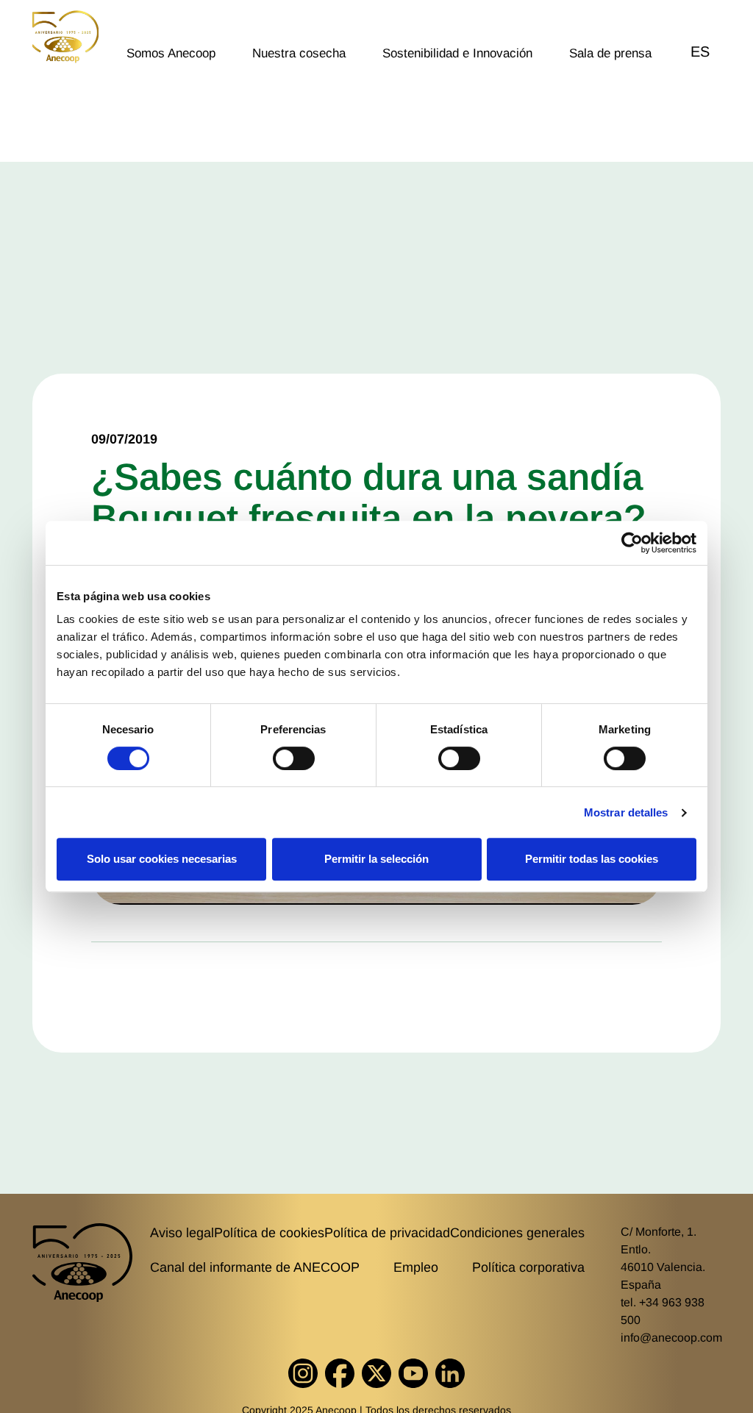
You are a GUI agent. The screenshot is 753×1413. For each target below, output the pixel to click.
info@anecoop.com (671, 1337)
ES (700, 51)
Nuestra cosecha (299, 53)
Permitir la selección (376, 859)
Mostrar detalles (626, 812)
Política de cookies (269, 1232)
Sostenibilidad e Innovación (457, 53)
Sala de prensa (610, 53)
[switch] (294, 758)
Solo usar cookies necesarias (162, 859)
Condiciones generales (517, 1232)
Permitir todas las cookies (591, 859)
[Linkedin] (450, 1373)
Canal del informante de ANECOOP (255, 1267)
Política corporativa (528, 1267)
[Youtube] (413, 1373)
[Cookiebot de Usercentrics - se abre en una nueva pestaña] (632, 543)
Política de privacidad (387, 1232)
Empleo (415, 1267)
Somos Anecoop (170, 53)
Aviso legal (182, 1232)
